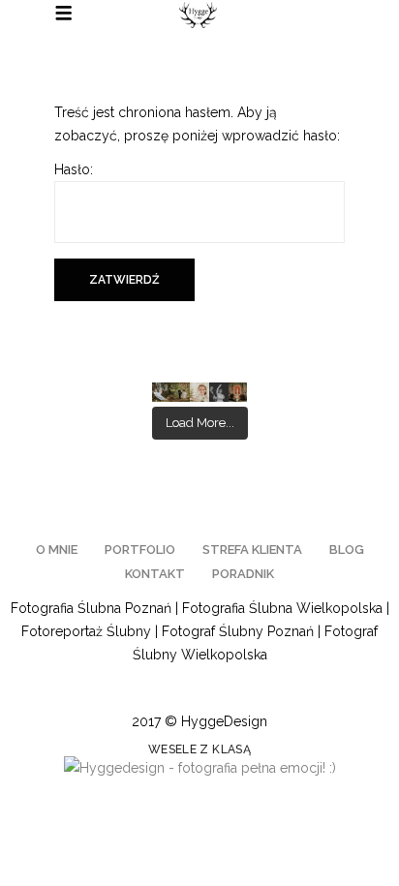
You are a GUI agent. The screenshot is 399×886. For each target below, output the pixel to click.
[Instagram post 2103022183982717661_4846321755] (199, 392)
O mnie (56, 549)
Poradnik (243, 573)
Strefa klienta (252, 549)
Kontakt (155, 573)
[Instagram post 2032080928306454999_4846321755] (238, 392)
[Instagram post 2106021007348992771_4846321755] (180, 392)
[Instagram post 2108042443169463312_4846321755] (161, 392)
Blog (346, 549)
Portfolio (140, 549)
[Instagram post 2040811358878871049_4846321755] (219, 392)
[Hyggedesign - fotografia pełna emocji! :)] (200, 768)
